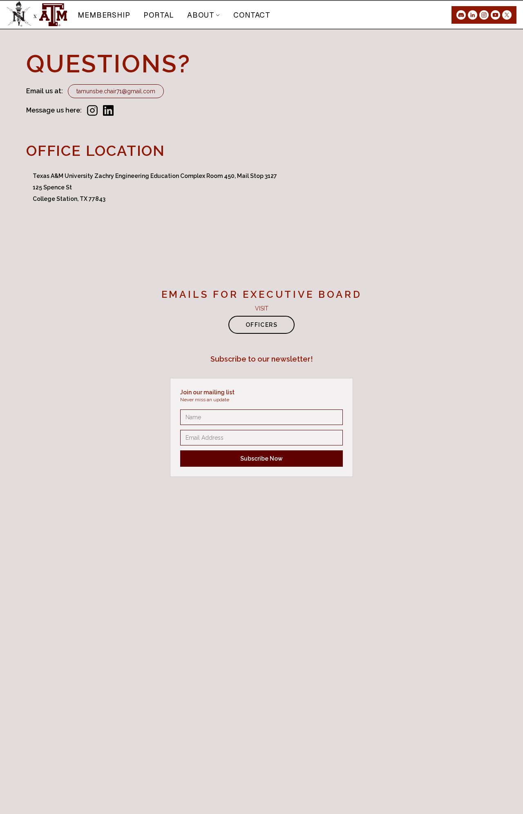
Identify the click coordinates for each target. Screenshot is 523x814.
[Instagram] (484, 15)
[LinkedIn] (472, 15)
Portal (158, 15)
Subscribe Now (261, 458)
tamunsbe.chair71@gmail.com (115, 91)
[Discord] (461, 15)
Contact (251, 15)
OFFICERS (261, 325)
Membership (104, 15)
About (201, 15)
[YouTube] (495, 15)
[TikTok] (507, 15)
